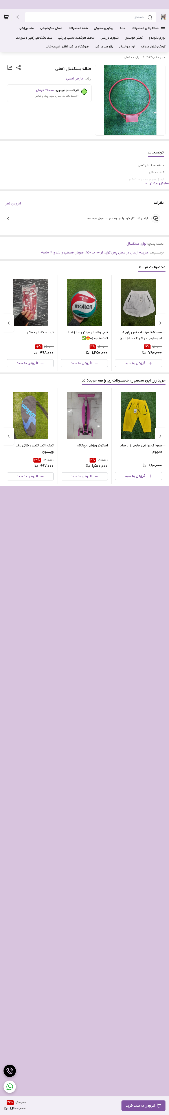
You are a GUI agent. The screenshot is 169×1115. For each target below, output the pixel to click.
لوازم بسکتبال (132, 57)
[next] (8, 323)
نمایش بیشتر (159, 183)
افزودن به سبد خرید (140, 1106)
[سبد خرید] (6, 17)
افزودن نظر (13, 203)
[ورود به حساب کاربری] (17, 17)
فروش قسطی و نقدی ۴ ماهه (62, 252)
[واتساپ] (10, 1087)
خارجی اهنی (75, 78)
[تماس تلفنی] (10, 1071)
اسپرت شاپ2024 (156, 57)
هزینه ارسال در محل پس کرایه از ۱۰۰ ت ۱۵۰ (117, 252)
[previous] (160, 323)
